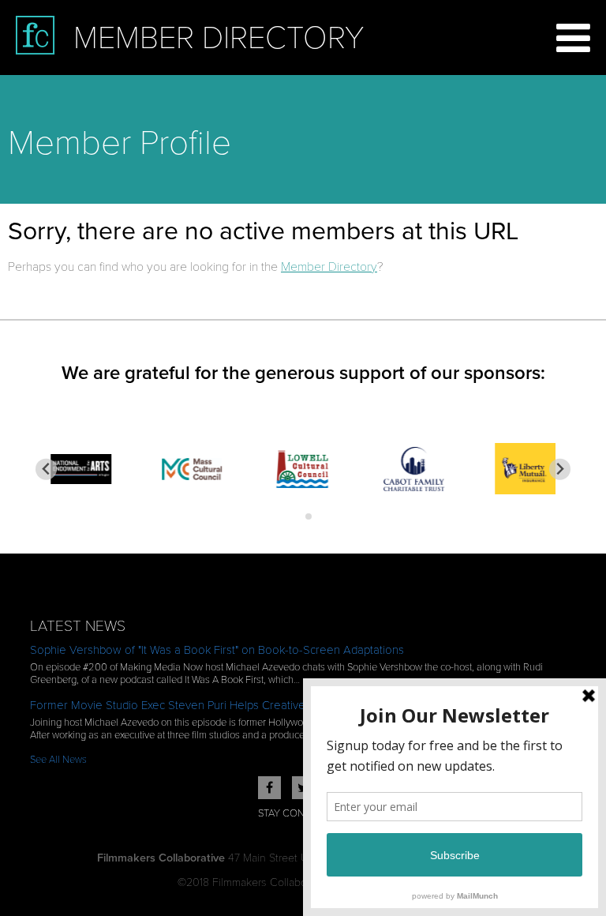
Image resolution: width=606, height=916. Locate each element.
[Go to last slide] (46, 469)
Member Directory (329, 267)
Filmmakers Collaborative (161, 858)
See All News (58, 759)
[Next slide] (559, 469)
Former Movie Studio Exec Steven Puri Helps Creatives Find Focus (199, 705)
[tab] (297, 516)
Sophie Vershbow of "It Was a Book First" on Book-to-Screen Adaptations (217, 650)
